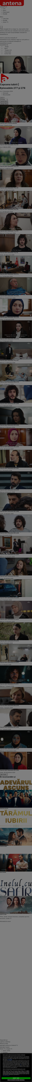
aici (20, 1064)
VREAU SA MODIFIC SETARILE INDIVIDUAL (16, 1079)
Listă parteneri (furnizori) (6, 1075)
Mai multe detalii (10, 1059)
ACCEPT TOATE (16, 1078)
